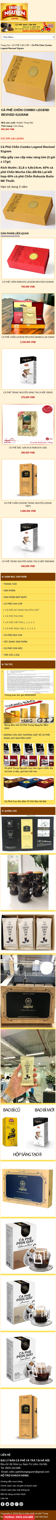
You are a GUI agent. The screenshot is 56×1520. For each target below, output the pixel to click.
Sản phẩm (9, 590)
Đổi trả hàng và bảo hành (13, 1494)
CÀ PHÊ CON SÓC (13, 648)
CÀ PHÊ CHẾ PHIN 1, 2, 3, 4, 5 (19, 622)
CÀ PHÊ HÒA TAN (13, 635)
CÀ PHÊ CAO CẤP (20, 45)
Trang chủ (5, 45)
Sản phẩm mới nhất (15, 597)
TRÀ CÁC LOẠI (11, 655)
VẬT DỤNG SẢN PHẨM (15, 641)
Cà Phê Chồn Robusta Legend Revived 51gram (28, 282)
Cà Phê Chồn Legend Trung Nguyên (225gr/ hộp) (28, 504)
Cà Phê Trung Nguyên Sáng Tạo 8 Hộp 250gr (28, 392)
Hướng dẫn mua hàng (11, 1481)
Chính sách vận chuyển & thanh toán (19, 1485)
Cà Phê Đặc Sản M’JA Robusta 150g (28, 448)
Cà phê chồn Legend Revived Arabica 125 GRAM (28, 337)
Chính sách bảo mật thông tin (15, 1490)
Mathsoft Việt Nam (39, 1516)
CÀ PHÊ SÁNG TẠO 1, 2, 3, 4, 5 (20, 628)
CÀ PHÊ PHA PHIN (14, 616)
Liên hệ (4, 1498)
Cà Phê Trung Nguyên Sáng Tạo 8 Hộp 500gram (28, 561)
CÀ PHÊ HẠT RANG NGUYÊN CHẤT (22, 610)
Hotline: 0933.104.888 (19, 1517)
